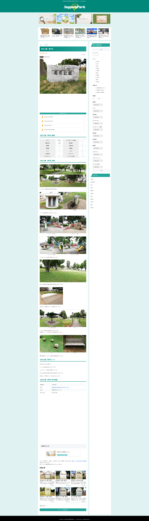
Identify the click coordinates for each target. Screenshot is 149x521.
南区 (97, 66)
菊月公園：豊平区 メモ (48, 125)
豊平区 (42, 56)
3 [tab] (76, 40)
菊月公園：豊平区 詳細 (48, 121)
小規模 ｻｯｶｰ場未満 (100, 92)
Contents (61, 113)
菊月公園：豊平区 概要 (48, 116)
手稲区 (97, 70)
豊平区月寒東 (47, 56)
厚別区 (97, 68)
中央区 (97, 61)
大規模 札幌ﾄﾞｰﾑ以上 (100, 87)
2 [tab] (74, 40)
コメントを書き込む (63, 509)
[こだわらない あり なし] (98, 104)
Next (110, 33)
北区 (97, 63)
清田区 (97, 75)
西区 (97, 79)
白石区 (97, 77)
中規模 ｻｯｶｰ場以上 (100, 90)
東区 (97, 72)
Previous (38, 33)
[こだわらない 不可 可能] (98, 136)
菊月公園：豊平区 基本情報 (49, 129)
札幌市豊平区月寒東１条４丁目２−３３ (60, 387)
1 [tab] (72, 40)
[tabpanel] (45, 33)
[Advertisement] (63, 103)
